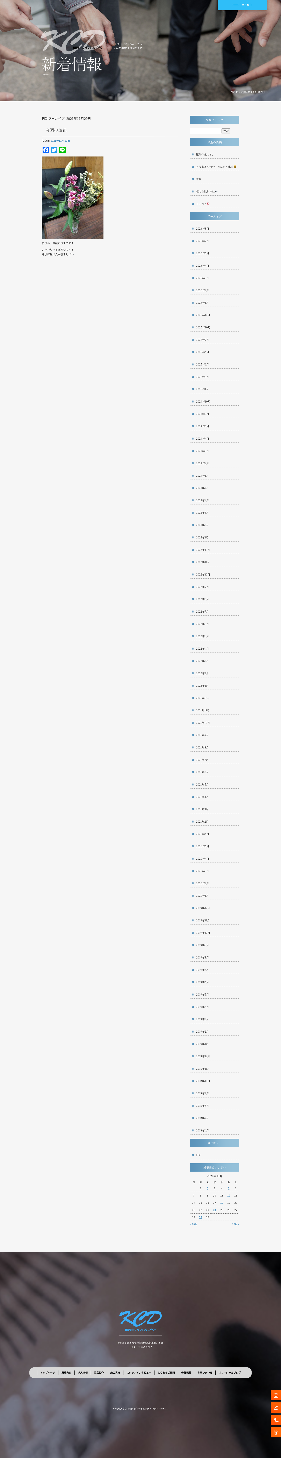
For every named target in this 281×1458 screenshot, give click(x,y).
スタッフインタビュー (139, 1372)
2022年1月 (202, 686)
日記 (198, 1155)
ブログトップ (214, 120)
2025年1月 (202, 389)
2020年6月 (202, 834)
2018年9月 (202, 1093)
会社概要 (186, 1372)
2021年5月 (202, 784)
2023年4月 (202, 500)
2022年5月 (202, 636)
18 (221, 1202)
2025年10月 (203, 327)
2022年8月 (202, 599)
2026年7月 (202, 241)
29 (200, 1217)
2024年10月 (203, 401)
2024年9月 (202, 414)
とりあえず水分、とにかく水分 (214, 167)
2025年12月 (203, 315)
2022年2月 (202, 673)
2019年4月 (202, 1007)
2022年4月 (202, 648)
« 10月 (193, 1224)
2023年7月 (202, 488)
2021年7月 (202, 760)
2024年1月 (202, 475)
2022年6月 (202, 624)
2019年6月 (202, 982)
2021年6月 (202, 772)
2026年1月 (202, 303)
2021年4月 (202, 797)
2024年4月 (202, 438)
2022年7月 (202, 611)
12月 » (235, 1224)
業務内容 (66, 1372)
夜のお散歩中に (205, 191)
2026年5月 (202, 253)
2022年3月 (202, 661)
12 (228, 1195)
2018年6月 (202, 1130)
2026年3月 (202, 278)
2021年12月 (203, 698)
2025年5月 (202, 352)
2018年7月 (202, 1118)
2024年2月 (202, 463)
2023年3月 (202, 513)
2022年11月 (203, 562)
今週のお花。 (58, 130)
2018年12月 (203, 1056)
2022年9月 (202, 587)
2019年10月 (203, 933)
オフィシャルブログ (230, 1372)
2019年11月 (203, 920)
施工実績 (115, 1372)
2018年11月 (203, 1068)
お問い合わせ (204, 1372)
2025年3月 (202, 364)
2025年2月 (202, 377)
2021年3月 (202, 809)
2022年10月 (203, 574)
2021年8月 (202, 747)
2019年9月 (202, 945)
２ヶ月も (201, 204)
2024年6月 (202, 426)
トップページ (47, 1372)
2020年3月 (202, 871)
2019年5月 (202, 994)
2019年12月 (203, 908)
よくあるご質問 (166, 1372)
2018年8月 (202, 1106)
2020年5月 (202, 846)
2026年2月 (202, 290)
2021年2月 (202, 821)
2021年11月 (203, 710)
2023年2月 (202, 525)
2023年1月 (202, 537)
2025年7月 (202, 340)
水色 (198, 179)
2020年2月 (202, 883)
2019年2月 (202, 1031)
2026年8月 (202, 228)
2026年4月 (202, 265)
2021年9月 (202, 735)
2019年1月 (202, 1044)
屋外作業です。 (205, 154)
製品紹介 (99, 1372)
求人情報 (83, 1372)
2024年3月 (202, 451)
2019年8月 (202, 957)
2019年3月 (202, 1019)
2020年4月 (202, 858)
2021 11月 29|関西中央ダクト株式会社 (249, 91)
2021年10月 (203, 723)
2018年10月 (203, 1081)
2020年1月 (202, 896)
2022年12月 (203, 550)
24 (214, 1210)
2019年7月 (202, 970)
